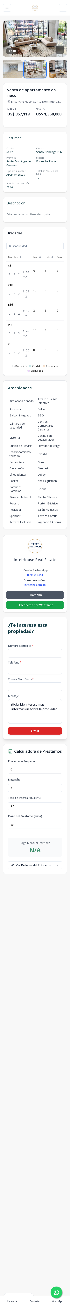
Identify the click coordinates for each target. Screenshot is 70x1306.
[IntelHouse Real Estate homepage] (35, 8)
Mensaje (13, 696)
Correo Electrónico (21, 679)
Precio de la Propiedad (22, 761)
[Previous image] (10, 38)
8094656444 (35, 575)
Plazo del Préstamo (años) (25, 816)
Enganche (14, 779)
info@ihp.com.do (35, 585)
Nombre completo (20, 646)
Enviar (35, 730)
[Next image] (60, 38)
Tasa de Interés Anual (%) (24, 797)
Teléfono (14, 662)
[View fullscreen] (60, 50)
